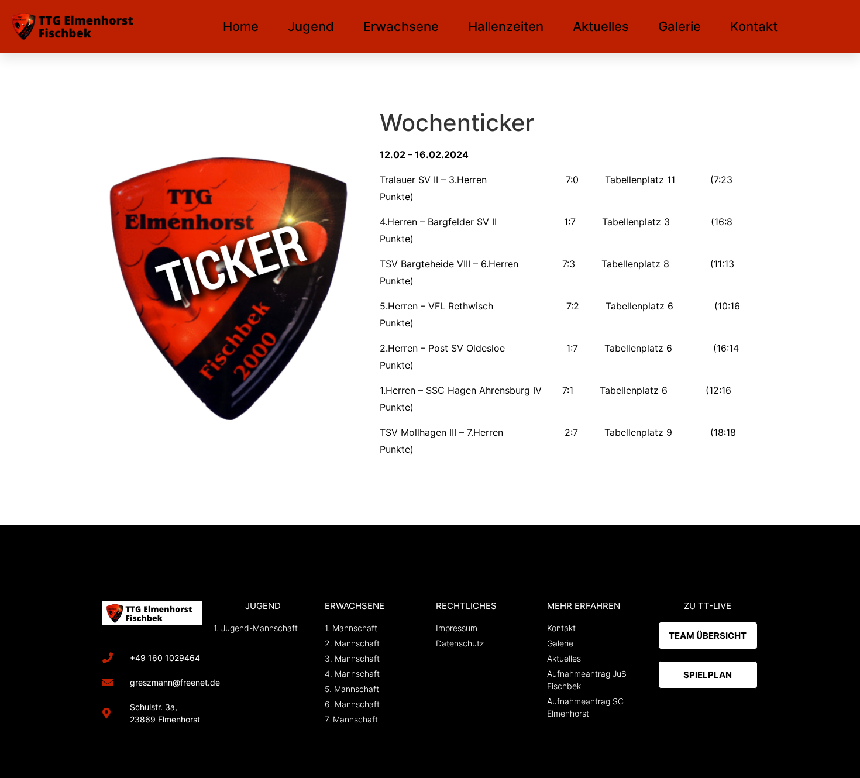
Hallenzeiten (505, 26)
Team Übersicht (708, 635)
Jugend (311, 26)
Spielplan (707, 674)
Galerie (679, 26)
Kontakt (754, 26)
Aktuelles (601, 26)
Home (241, 26)
